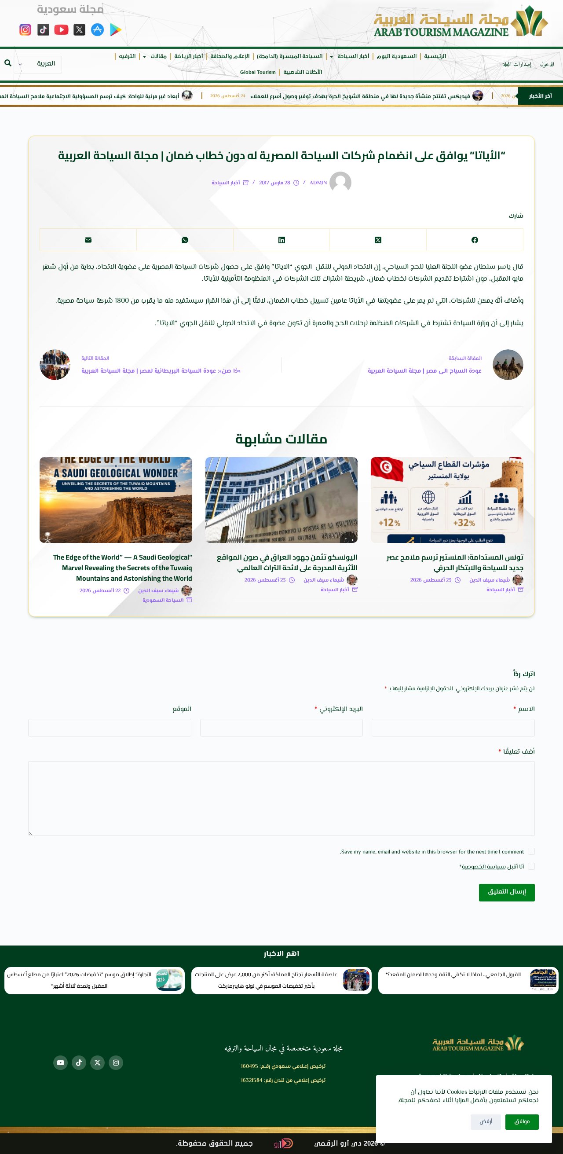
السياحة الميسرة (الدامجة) (289, 56)
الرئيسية (435, 56)
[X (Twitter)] (377, 240)
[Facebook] (474, 240)
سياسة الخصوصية (483, 867)
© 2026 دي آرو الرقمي (349, 1143)
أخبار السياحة (353, 56)
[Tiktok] (79, 1062)
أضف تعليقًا (516, 752)
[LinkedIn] (281, 240)
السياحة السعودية (163, 601)
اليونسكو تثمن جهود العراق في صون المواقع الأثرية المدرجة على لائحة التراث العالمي (287, 562)
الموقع (181, 709)
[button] (7, 62)
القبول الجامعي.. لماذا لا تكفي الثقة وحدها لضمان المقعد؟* (453, 974)
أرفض (485, 1121)
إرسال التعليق (507, 892)
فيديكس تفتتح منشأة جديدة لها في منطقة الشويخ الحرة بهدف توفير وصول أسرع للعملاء (395, 97)
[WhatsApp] (184, 240)
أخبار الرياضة (188, 56)
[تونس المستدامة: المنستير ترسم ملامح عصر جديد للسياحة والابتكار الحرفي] (447, 500)
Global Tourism (258, 72)
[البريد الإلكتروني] (88, 240)
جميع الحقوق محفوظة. (214, 1143)
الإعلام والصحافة (229, 56)
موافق (522, 1121)
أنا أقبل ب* (491, 867)
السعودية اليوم (397, 56)
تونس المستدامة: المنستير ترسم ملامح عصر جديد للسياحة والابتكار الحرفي (455, 562)
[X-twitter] (97, 1062)
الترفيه (127, 56)
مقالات (158, 56)
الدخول (547, 64)
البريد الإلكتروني (338, 709)
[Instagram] (116, 1062)
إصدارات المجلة (517, 64)
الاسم (524, 709)
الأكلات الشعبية (302, 72)
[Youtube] (60, 1062)
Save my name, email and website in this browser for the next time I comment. (432, 852)
